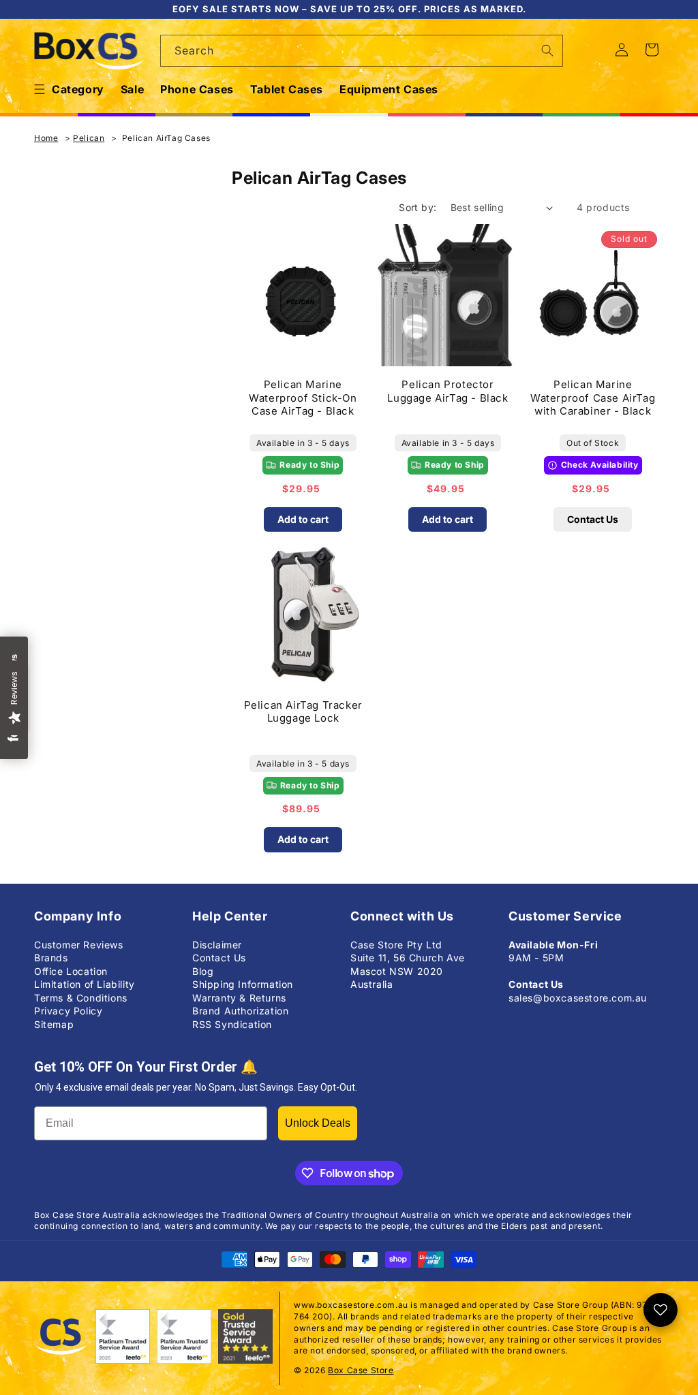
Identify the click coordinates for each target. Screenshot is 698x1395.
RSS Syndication (232, 1024)
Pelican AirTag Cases (166, 138)
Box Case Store (360, 1370)
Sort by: (417, 207)
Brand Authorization (240, 1010)
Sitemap (54, 1024)
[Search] (547, 50)
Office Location (71, 971)
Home (46, 138)
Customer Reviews (78, 944)
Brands (51, 957)
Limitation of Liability (84, 984)
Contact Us (592, 519)
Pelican (88, 138)
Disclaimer (217, 944)
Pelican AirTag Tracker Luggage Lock (303, 712)
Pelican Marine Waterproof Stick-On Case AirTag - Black (302, 397)
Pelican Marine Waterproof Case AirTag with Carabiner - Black (592, 397)
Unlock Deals (317, 1123)
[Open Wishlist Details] (660, 1310)
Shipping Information (242, 984)
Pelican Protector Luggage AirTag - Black (447, 391)
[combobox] (361, 50)
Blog (202, 971)
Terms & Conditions (80, 998)
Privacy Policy (68, 1010)
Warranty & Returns (239, 998)
